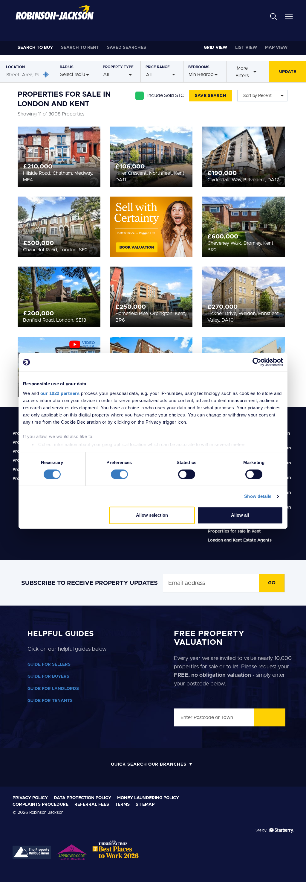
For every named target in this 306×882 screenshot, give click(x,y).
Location (15, 67)
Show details (257, 496)
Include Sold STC (165, 95)
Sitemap (145, 804)
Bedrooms (198, 67)
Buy (35, 47)
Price (158, 67)
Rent (80, 47)
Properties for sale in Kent (234, 531)
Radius (67, 67)
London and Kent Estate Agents (240, 540)
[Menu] (289, 16)
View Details (59, 162)
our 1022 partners (60, 393)
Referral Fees (91, 804)
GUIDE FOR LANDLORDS (53, 689)
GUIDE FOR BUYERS (48, 676)
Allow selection (152, 515)
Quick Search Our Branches (148, 764)
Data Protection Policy (82, 798)
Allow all (240, 515)
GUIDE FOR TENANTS (50, 701)
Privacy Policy (30, 798)
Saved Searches (126, 47)
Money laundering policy (148, 798)
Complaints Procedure (40, 804)
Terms (122, 804)
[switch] (119, 474)
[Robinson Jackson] (55, 12)
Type (118, 67)
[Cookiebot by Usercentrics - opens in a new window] (257, 362)
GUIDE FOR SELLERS (49, 664)
